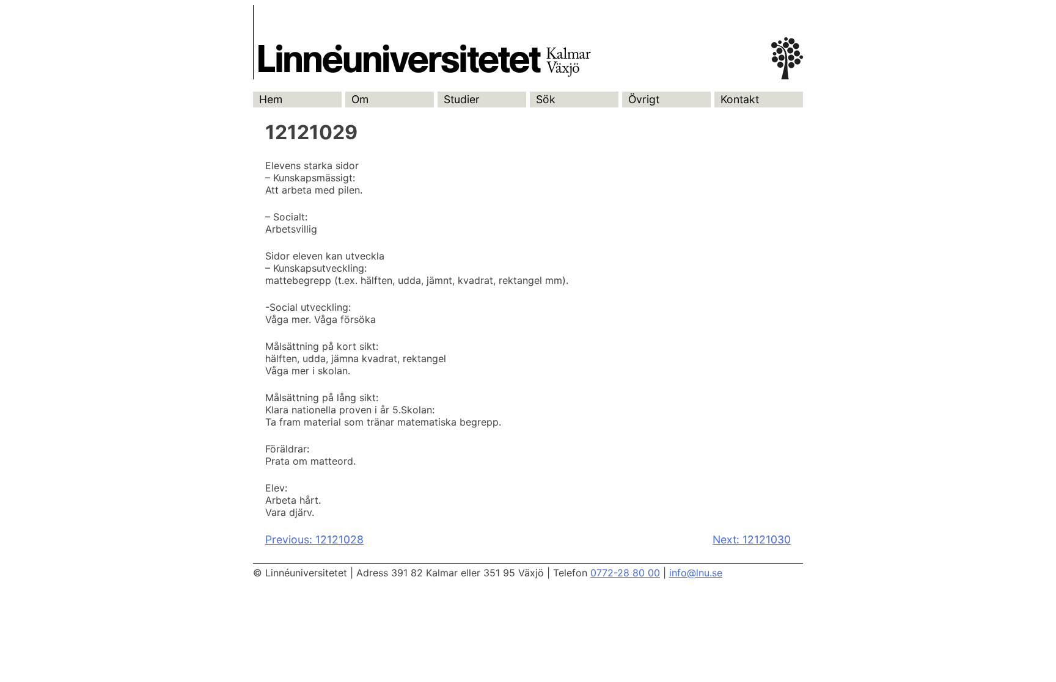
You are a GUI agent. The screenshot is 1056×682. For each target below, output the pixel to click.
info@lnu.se (695, 573)
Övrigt (643, 99)
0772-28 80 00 (625, 573)
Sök (546, 99)
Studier (462, 99)
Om (360, 99)
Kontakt (740, 99)
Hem (270, 99)
